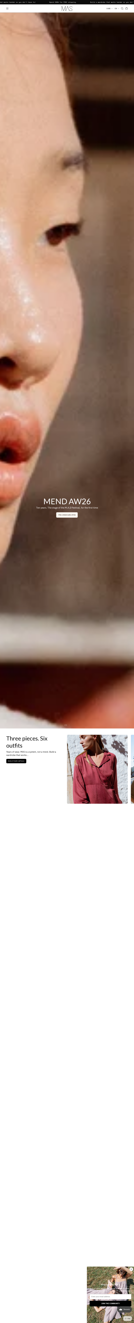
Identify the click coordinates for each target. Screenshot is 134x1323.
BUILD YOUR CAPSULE (16, 1037)
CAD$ (108, 9)
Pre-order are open (66, 517)
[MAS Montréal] (67, 8)
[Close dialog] (131, 1269)
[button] (122, 8)
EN (116, 9)
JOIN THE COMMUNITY (110, 1303)
